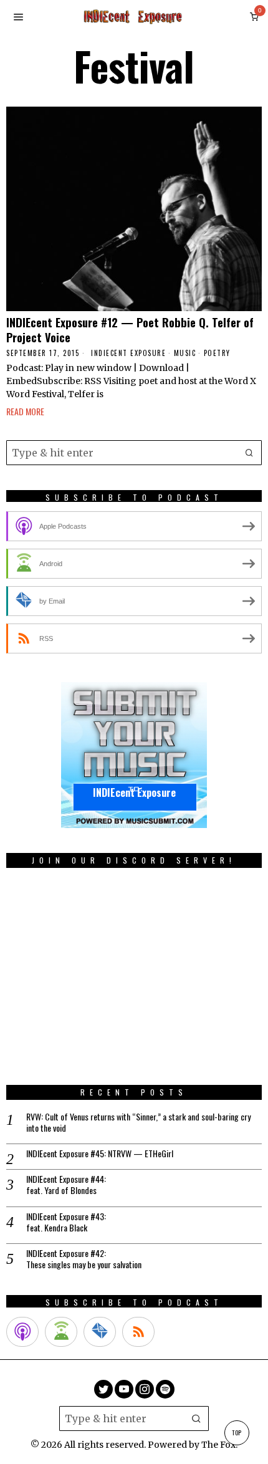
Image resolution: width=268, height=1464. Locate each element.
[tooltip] (103, 1389)
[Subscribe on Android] (61, 1332)
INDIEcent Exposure (128, 353)
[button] (249, 452)
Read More (25, 411)
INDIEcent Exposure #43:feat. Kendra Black (66, 1222)
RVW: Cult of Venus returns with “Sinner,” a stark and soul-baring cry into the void (138, 1122)
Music (185, 353)
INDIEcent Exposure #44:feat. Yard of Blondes (66, 1184)
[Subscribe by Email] (100, 1332)
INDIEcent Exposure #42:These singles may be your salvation (83, 1259)
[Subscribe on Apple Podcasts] (22, 1332)
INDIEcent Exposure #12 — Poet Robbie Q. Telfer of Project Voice (130, 329)
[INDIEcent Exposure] (134, 754)
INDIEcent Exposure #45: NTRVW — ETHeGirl (99, 1153)
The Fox (218, 1444)
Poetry (217, 353)
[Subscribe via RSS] (138, 1332)
